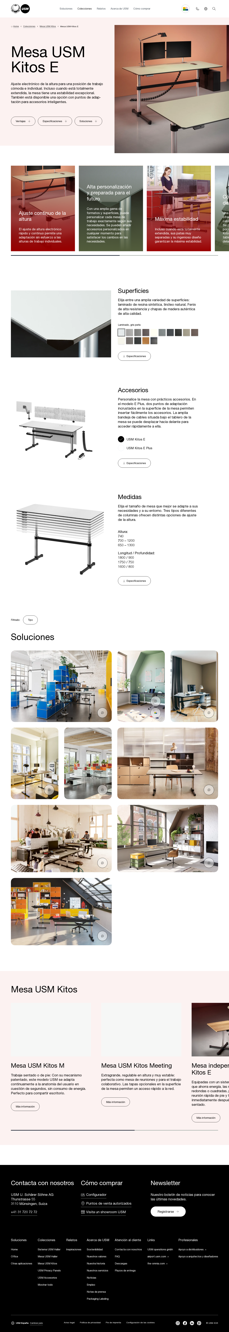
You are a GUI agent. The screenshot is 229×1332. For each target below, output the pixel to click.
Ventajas (21, 121)
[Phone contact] (197, 9)
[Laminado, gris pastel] (129, 332)
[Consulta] (102, 713)
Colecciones (84, 8)
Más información (25, 1106)
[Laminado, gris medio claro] (137, 332)
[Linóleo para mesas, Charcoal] (170, 332)
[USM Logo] (20, 8)
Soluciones (66, 8)
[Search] (214, 9)
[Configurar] (155, 713)
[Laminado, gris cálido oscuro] (145, 332)
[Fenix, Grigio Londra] (129, 340)
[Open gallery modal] (61, 686)
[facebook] (185, 1323)
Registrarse (165, 1211)
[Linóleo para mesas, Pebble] (186, 332)
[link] (21, 1250)
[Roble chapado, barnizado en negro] (153, 340)
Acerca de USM (119, 8)
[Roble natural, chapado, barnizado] (145, 340)
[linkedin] (192, 1323)
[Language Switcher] (206, 9)
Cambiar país (36, 1323)
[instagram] (178, 1323)
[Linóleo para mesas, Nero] (178, 332)
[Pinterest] (199, 1323)
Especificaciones (52, 121)
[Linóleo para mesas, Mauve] (194, 332)
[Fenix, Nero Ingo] (137, 340)
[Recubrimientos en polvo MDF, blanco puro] (153, 332)
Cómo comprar (141, 8)
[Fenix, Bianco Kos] (121, 340)
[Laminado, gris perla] (121, 332)
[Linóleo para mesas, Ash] (162, 332)
